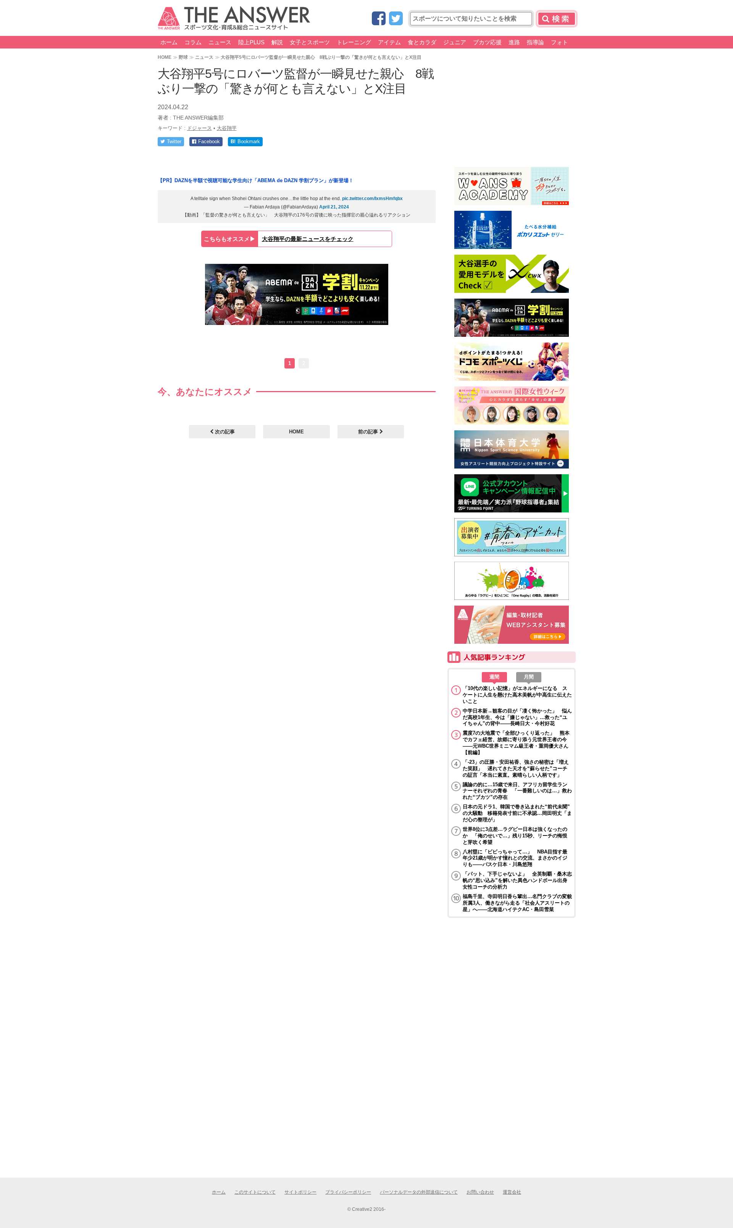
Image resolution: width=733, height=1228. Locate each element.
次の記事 (224, 432)
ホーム (169, 42)
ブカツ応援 (487, 42)
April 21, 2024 (334, 206)
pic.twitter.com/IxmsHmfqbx (372, 198)
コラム (193, 42)
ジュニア (454, 42)
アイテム (389, 42)
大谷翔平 (227, 128)
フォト (559, 42)
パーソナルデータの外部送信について (419, 1192)
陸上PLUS (251, 42)
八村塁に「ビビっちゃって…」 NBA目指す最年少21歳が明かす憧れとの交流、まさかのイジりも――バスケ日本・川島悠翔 (515, 858)
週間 (494, 677)
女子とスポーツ (310, 42)
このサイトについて (255, 1192)
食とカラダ (422, 42)
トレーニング (354, 42)
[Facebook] (379, 18)
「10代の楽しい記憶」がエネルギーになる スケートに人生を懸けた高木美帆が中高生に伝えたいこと (517, 694)
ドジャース (199, 128)
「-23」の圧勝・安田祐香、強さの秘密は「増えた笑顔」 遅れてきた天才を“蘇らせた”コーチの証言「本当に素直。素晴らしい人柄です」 (516, 768)
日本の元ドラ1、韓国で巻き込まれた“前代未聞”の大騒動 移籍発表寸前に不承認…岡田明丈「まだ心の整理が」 (517, 813)
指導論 (535, 42)
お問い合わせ (480, 1192)
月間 (529, 677)
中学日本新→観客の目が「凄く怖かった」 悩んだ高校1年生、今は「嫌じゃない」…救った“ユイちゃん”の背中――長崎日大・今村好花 (517, 717)
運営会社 (512, 1192)
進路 (514, 42)
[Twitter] (396, 18)
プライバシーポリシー (348, 1192)
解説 (277, 42)
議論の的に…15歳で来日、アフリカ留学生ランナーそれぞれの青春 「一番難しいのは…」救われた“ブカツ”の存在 (517, 791)
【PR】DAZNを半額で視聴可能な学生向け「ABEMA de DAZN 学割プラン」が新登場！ (256, 180)
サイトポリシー (300, 1192)
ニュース (219, 42)
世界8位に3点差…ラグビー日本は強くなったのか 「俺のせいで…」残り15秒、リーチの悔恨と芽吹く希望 (515, 835)
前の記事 (368, 432)
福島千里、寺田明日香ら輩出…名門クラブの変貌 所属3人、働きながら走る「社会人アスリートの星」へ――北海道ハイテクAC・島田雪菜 (517, 903)
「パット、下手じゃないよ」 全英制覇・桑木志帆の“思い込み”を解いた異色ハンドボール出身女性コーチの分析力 (517, 880)
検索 (557, 19)
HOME (164, 57)
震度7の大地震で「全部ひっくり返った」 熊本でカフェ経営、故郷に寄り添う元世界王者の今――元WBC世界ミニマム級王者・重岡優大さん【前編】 (516, 742)
